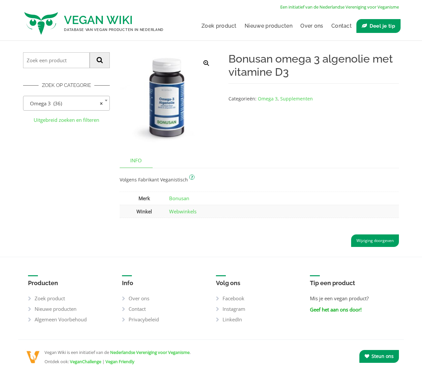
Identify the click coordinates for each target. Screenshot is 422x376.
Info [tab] (136, 160)
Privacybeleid (144, 319)
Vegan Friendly (120, 361)
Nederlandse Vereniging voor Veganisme (150, 352)
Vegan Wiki (98, 20)
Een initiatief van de (339, 7)
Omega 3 (268, 98)
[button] (206, 63)
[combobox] (66, 103)
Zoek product (219, 26)
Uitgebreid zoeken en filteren (66, 120)
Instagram (234, 309)
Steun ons (382, 356)
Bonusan (179, 198)
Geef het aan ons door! (336, 309)
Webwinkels (182, 211)
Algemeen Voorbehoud (61, 319)
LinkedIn (232, 319)
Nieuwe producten (268, 26)
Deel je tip (382, 26)
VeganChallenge (85, 361)
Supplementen (296, 98)
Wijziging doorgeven (375, 240)
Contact (341, 26)
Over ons (311, 26)
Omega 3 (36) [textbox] (64, 103)
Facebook (233, 298)
